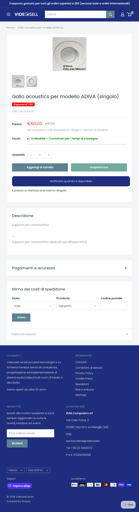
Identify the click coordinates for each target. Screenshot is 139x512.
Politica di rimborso (23, 334)
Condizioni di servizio (89, 368)
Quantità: (18, 155)
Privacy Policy (84, 373)
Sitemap (80, 395)
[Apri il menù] (8, 14)
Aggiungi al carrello (40, 167)
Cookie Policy (84, 378)
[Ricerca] (110, 14)
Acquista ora (99, 167)
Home (10, 27)
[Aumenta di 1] (48, 154)
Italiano (13, 470)
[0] (129, 14)
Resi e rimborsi (84, 389)
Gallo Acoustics (23, 111)
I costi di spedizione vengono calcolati (69, 130)
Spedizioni (82, 384)
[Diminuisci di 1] (30, 154)
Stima (21, 317)
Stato (16, 298)
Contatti (80, 362)
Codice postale (111, 298)
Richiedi (17, 443)
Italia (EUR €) (35, 470)
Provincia (63, 298)
